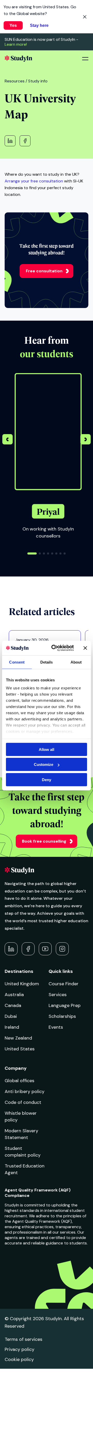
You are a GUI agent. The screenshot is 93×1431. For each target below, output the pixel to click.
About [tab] (76, 662)
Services (58, 994)
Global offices (19, 1081)
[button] (85, 440)
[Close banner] (85, 648)
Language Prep (65, 1005)
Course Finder (64, 984)
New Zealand (18, 1038)
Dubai (11, 1016)
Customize (43, 764)
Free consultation (44, 271)
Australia (14, 994)
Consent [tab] (17, 662)
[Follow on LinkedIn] (11, 948)
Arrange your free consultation (34, 181)
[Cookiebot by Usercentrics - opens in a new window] (54, 648)
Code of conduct (23, 1102)
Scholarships (62, 1016)
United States (20, 1049)
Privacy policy (19, 1349)
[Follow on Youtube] (45, 948)
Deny (46, 779)
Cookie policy (19, 1359)
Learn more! (16, 44)
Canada (13, 1005)
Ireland (12, 1027)
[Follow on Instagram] (62, 948)
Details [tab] (46, 662)
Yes (13, 25)
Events (56, 1027)
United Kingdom (22, 984)
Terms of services (23, 1339)
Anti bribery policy (24, 1091)
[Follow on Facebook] (28, 948)
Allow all (46, 749)
